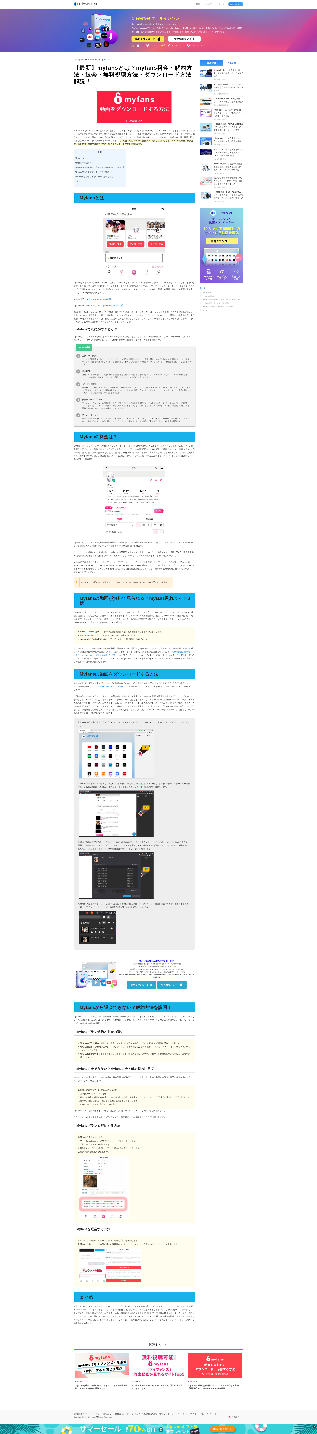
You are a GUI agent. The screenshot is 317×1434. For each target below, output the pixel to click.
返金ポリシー (121, 1414)
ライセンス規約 (134, 1414)
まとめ (78, 181)
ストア (209, 4)
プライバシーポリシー (94, 1414)
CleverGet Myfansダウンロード (110, 686)
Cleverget (91, 1417)
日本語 (234, 1417)
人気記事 (231, 63)
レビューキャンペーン (208, 1414)
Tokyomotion (86, 635)
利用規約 (145, 1414)
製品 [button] (198, 4)
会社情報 (153, 1414)
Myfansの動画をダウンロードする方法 (92, 172)
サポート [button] (220, 4)
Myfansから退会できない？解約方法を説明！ (95, 177)
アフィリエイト (192, 1414)
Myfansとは (80, 158)
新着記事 (211, 63)
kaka (106, 60)
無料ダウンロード (236, 4)
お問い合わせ (164, 1414)
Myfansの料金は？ (83, 163)
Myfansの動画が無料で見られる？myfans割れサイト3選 (99, 167)
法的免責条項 (79, 1414)
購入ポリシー (109, 1414)
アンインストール (177, 1414)
